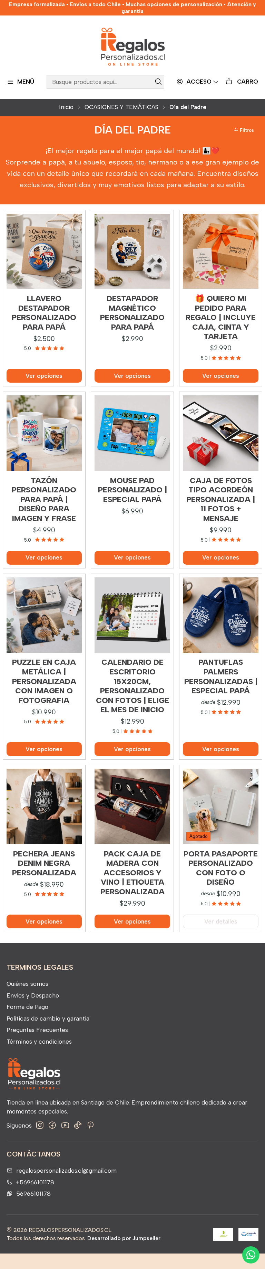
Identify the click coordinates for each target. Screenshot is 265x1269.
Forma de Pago (27, 1006)
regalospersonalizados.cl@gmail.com (66, 1170)
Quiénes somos (27, 983)
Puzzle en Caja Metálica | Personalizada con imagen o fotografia (44, 681)
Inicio (66, 107)
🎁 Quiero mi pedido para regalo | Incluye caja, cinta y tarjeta (221, 317)
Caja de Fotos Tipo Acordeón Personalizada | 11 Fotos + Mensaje (220, 499)
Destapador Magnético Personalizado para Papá (132, 313)
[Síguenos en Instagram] (40, 1125)
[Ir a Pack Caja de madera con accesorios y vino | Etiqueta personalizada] (132, 806)
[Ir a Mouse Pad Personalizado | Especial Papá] (132, 433)
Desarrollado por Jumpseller (123, 1238)
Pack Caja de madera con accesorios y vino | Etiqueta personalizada (132, 872)
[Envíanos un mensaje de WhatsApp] (250, 1254)
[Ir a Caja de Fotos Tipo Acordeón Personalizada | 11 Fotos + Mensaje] (220, 433)
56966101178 (33, 1193)
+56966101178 (35, 1182)
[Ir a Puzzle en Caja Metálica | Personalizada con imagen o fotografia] (44, 615)
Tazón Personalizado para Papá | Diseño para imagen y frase (44, 499)
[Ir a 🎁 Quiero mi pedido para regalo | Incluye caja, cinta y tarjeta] (220, 251)
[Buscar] (158, 82)
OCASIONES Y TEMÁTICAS (121, 107)
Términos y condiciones (39, 1041)
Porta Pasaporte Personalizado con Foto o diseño (221, 868)
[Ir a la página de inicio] (132, 46)
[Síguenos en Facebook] (52, 1125)
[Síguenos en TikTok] (77, 1125)
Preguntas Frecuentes (37, 1029)
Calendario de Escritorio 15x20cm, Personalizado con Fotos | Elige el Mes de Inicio (132, 686)
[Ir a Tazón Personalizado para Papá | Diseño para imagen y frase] (44, 433)
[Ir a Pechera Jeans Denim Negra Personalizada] (44, 806)
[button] (245, 130)
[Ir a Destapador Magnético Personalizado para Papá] (132, 251)
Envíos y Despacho (33, 995)
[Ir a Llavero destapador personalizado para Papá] (44, 251)
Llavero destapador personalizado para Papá (44, 313)
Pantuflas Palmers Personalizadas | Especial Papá (220, 676)
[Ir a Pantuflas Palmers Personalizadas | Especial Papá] (220, 615)
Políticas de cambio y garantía (48, 1018)
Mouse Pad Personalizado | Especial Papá (132, 490)
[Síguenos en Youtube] (65, 1125)
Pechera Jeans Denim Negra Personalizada (44, 863)
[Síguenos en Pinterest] (90, 1125)
